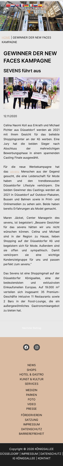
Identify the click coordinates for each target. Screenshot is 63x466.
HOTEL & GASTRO (31, 374)
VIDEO (31, 404)
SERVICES (31, 383)
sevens (14, 171)
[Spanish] (40, 5)
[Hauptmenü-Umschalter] (55, 4)
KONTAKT (44, 458)
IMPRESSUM (31, 424)
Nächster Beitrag (31, 328)
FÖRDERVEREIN (31, 415)
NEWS (31, 365)
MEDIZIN (31, 390)
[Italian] (31, 5)
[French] (22, 5)
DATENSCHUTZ (31, 429)
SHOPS (31, 370)
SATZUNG (31, 420)
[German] (26, 5)
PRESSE (31, 408)
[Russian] (35, 5)
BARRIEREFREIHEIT (31, 433)
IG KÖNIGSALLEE (24, 458)
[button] (46, 4)
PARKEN (31, 395)
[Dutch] (13, 5)
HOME (6, 37)
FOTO (31, 399)
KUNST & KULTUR (31, 379)
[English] (17, 5)
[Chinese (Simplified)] (8, 5)
